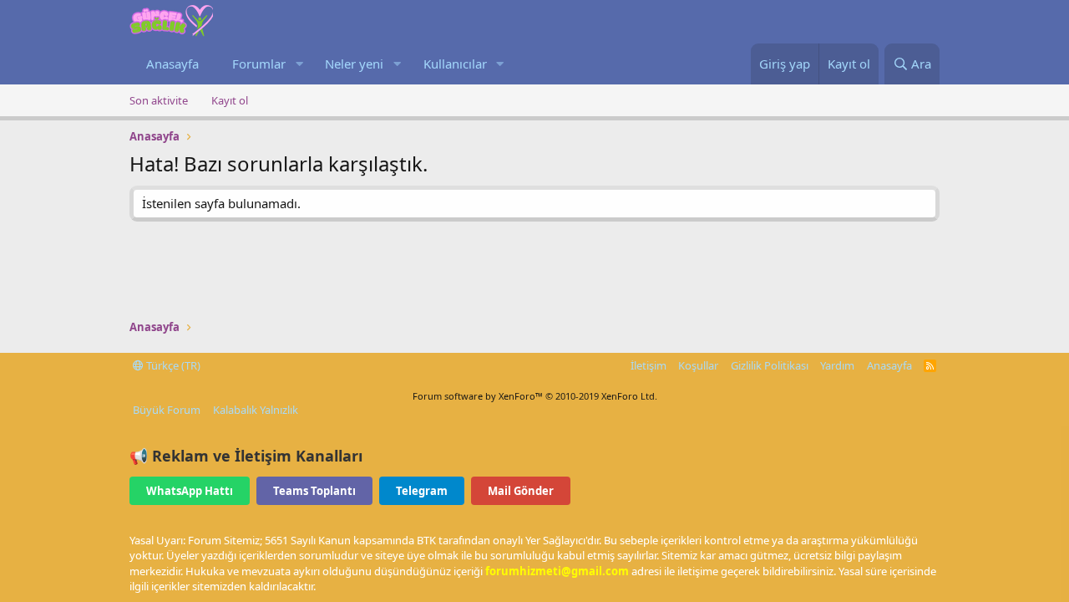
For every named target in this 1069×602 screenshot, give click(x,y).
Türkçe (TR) (172, 365)
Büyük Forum (166, 409)
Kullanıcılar (455, 63)
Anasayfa (172, 63)
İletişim (648, 365)
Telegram (422, 490)
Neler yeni (354, 63)
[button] (299, 63)
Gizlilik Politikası (769, 365)
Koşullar (698, 365)
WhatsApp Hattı (189, 490)
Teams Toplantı (314, 490)
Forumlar (259, 63)
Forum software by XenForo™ (535, 396)
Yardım (837, 365)
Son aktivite (158, 100)
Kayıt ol (229, 100)
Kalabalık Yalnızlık (255, 409)
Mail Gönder (521, 490)
